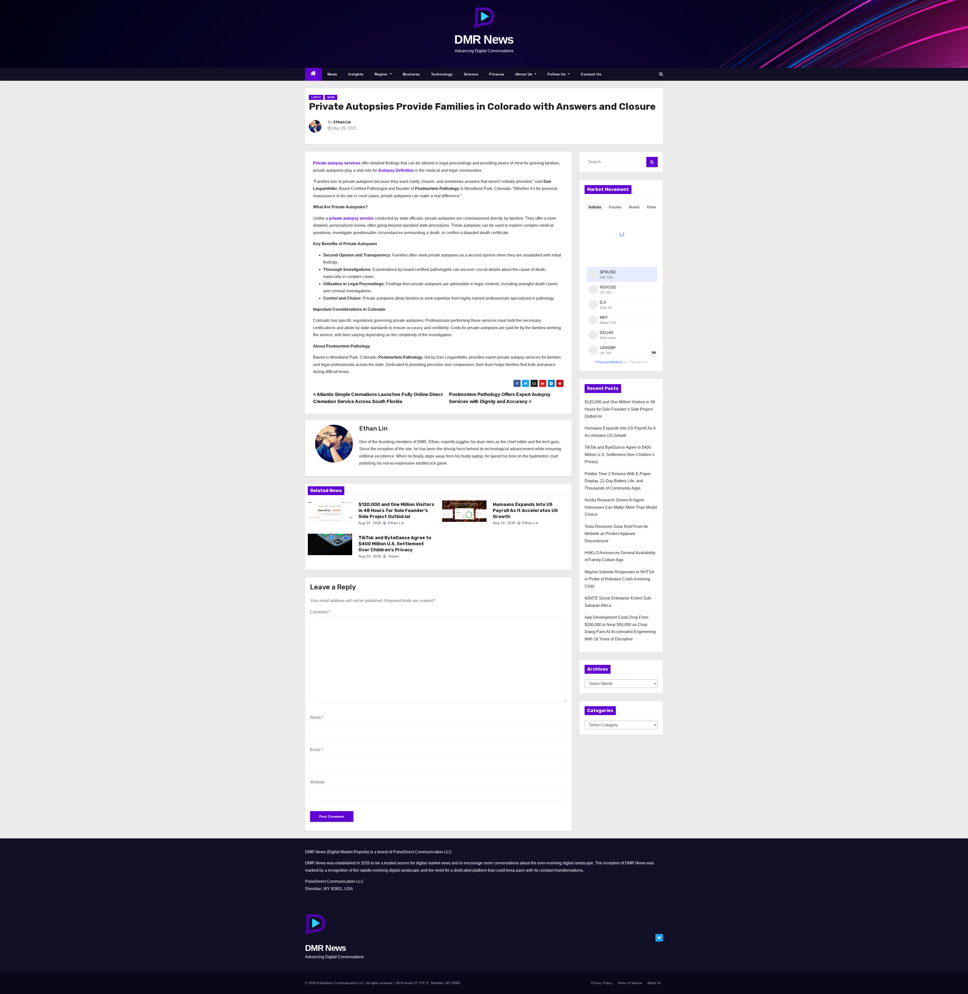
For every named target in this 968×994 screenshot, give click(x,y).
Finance (496, 74)
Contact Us (591, 74)
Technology (442, 74)
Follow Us (557, 74)
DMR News (483, 39)
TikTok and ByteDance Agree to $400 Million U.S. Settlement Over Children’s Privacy (394, 544)
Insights (356, 74)
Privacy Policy (601, 983)
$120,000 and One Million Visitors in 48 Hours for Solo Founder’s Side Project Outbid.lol (396, 510)
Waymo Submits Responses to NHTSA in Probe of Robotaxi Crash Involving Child (619, 579)
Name (316, 717)
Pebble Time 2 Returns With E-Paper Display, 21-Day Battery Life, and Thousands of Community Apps (618, 481)
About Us (524, 74)
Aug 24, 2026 (369, 523)
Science (471, 74)
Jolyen (393, 556)
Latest (316, 97)
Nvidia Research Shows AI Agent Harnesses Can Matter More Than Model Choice (621, 507)
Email (316, 750)
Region (382, 74)
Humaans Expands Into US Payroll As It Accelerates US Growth (525, 510)
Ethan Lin (342, 122)
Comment (320, 612)
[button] (661, 74)
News (332, 74)
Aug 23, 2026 (504, 523)
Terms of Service (629, 983)
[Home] (313, 74)
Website (317, 782)
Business (411, 74)
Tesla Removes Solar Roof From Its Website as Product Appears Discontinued (616, 533)
